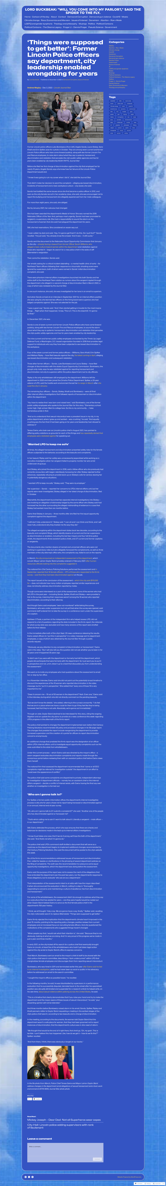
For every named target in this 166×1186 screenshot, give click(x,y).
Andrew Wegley (34, 88)
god (118, 114)
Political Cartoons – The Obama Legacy (122, 77)
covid (123, 106)
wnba (111, 133)
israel (134, 117)
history (112, 117)
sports (126, 127)
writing (126, 133)
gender (112, 114)
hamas (125, 114)
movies (128, 122)
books (111, 103)
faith (111, 111)
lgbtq (111, 122)
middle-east (119, 122)
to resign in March (85, 383)
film (117, 111)
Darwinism (112, 54)
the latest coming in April (85, 355)
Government (113, 62)
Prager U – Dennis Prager (117, 81)
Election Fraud (114, 60)
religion (112, 127)
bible (120, 101)
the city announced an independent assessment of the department (64, 558)
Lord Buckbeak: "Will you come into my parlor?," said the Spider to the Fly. (83, 11)
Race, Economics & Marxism (118, 85)
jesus (111, 119)
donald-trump (113, 109)
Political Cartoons (115, 75)
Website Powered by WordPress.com (129, 1177)
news (135, 122)
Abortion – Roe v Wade (116, 48)
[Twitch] (26, 1177)
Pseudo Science (114, 83)
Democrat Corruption (70, 80)
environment (132, 109)
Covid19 (111, 52)
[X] (29, 1177)
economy (123, 109)
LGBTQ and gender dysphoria (118, 69)
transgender (113, 130)
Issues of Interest (83, 80)
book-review (128, 101)
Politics (111, 79)
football (124, 111)
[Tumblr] (32, 1177)
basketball (112, 101)
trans (133, 127)
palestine (118, 125)
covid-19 (131, 106)
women (119, 133)
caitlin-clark (120, 103)
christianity (129, 103)
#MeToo (111, 46)
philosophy (126, 125)
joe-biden (119, 119)
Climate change (114, 50)
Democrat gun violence (116, 58)
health (132, 114)
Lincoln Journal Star (62, 88)
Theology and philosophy (117, 87)
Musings (111, 73)
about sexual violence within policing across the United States (65, 992)
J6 (109, 66)
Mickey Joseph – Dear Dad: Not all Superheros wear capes (64, 1119)
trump (121, 130)
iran (128, 117)
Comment (97, 1159)
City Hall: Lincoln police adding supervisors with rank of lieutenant (60, 1126)
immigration (121, 117)
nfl (111, 125)
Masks (111, 71)
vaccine (129, 130)
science (119, 127)
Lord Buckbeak (34, 80)
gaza (131, 111)
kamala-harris (128, 119)
